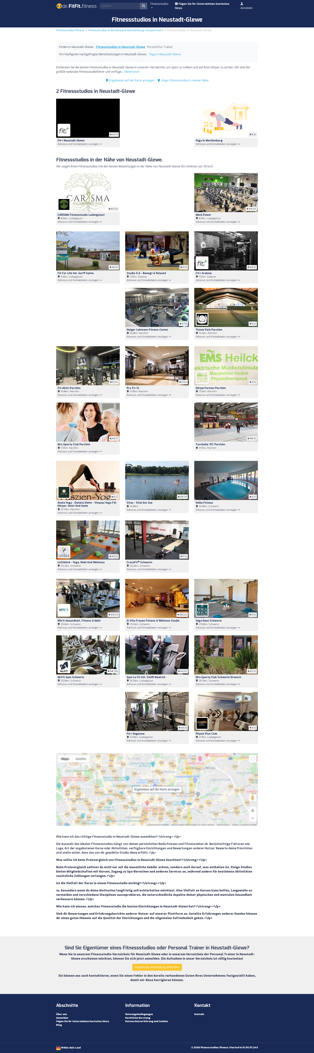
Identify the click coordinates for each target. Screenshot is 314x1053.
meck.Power (203, 215)
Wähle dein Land (71, 1047)
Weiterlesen (132, 72)
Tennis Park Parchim (209, 329)
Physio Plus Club (206, 734)
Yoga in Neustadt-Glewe (165, 54)
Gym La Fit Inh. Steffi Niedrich (146, 677)
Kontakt (199, 1014)
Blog (59, 1024)
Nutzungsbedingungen (139, 1014)
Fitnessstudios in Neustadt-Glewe (120, 47)
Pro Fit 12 (133, 388)
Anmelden (246, 8)
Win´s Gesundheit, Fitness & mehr (79, 620)
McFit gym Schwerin (71, 677)
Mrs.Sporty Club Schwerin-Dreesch (218, 677)
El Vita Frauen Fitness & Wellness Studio (153, 620)
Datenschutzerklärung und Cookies (146, 1021)
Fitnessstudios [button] (159, 4)
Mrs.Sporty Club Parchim (74, 444)
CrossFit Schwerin (139, 562)
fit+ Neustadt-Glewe (71, 140)
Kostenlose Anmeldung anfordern (157, 967)
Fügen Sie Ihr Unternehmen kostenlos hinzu (202, 6)
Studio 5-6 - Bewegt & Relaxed (146, 273)
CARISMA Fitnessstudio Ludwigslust (81, 215)
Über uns (61, 1014)
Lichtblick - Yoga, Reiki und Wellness (81, 562)
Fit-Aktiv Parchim (69, 388)
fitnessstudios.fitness (70, 30)
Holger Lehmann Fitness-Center (147, 329)
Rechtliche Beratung (137, 1017)
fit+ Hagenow (136, 734)
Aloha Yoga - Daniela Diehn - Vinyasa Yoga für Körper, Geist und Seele (87, 504)
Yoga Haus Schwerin (209, 620)
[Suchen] (143, 6)
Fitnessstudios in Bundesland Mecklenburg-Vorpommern (125, 30)
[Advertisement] (157, 126)
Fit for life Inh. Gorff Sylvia (76, 273)
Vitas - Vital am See (139, 503)
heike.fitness (204, 503)
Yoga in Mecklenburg (209, 140)
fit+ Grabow (204, 273)
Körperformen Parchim (211, 388)
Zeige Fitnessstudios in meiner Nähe (184, 80)
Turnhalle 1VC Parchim (210, 444)
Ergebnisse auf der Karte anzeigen (131, 80)
